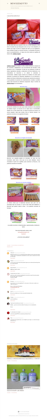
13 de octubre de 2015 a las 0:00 (22, 267)
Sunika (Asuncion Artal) (15, 273)
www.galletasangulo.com (23, 232)
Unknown (12, 252)
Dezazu (12, 297)
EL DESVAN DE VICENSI (15, 312)
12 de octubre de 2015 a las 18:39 (20, 252)
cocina (11, 246)
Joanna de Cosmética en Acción (16, 303)
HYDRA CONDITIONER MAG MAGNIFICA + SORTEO (23, 359)
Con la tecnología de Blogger (24, 411)
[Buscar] (39, 3)
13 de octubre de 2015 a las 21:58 (26, 312)
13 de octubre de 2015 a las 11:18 (19, 291)
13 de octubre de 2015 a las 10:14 (19, 281)
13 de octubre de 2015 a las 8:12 (25, 273)
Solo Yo (11, 291)
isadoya (11, 260)
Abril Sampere (13, 267)
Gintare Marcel (26, 413)
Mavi (11, 317)
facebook (23, 234)
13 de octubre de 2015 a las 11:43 (19, 297)
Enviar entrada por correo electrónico (17, 245)
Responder (12, 258)
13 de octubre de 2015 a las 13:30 (29, 303)
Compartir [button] (9, 245)
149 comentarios (14, 392)
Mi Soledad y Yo (19, 3)
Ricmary (12, 281)
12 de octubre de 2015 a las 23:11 (19, 260)
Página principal (15, 8)
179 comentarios (14, 360)
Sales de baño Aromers (15, 390)
